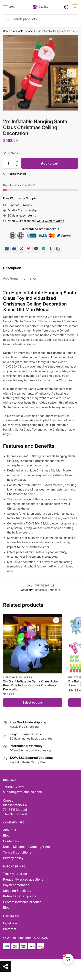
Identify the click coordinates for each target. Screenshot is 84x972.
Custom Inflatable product (22, 902)
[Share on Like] (6, 248)
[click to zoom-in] (40, 73)
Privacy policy (13, 858)
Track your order (15, 874)
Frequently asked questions (23, 879)
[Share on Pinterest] (28, 248)
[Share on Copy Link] (58, 248)
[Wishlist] (56, 620)
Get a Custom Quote (50, 220)
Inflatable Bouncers (24, 31)
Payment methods (16, 885)
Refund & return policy (19, 896)
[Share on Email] (36, 248)
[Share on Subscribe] (43, 248)
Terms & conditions (17, 852)
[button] (16, 161)
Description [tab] (12, 268)
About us (9, 830)
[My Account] (66, 7)
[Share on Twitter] (21, 248)
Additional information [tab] (20, 278)
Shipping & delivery (17, 891)
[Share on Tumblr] (50, 248)
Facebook (10, 923)
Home (6, 31)
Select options (33, 702)
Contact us (11, 841)
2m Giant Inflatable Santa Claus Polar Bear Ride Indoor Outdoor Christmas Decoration (30, 685)
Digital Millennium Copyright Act (26, 847)
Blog (6, 835)
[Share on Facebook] (14, 248)
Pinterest (9, 929)
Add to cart (50, 163)
